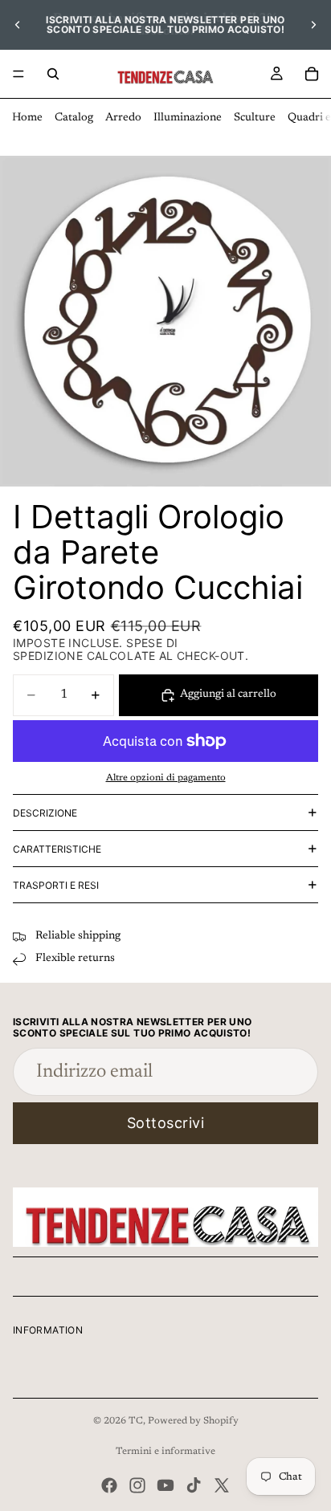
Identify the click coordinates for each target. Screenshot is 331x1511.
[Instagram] (137, 1485)
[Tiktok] (193, 1485)
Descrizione (45, 813)
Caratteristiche (57, 849)
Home (27, 118)
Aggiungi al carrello (228, 694)
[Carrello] (311, 74)
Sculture (255, 118)
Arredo (123, 118)
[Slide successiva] (313, 25)
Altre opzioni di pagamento (166, 778)
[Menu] (18, 73)
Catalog (74, 118)
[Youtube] (165, 1485)
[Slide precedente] (17, 25)
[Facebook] (109, 1485)
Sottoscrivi (166, 1122)
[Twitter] (221, 1485)
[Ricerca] (53, 74)
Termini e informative (165, 1451)
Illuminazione (187, 118)
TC (136, 1421)
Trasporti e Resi (56, 885)
